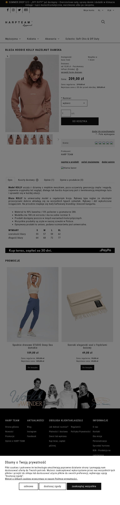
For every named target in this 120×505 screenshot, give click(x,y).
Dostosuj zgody (52, 486)
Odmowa (28, 486)
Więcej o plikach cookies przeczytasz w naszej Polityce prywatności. (41, 478)
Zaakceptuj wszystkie (84, 486)
